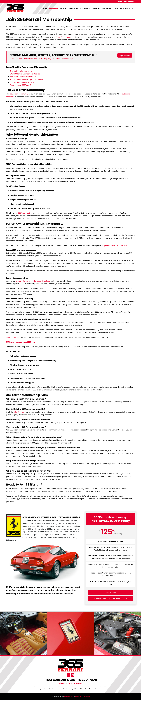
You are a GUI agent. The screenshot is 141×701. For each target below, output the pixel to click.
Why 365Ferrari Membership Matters (25, 74)
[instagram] (72, 675)
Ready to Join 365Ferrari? (20, 85)
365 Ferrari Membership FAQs (22, 82)
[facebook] (68, 675)
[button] (132, 8)
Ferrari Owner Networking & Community (26, 79)
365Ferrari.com (69, 696)
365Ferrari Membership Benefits (23, 77)
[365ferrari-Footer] (70, 659)
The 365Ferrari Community (21, 71)
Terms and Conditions (82, 696)
